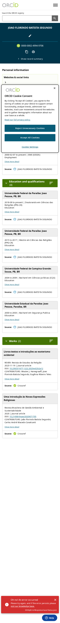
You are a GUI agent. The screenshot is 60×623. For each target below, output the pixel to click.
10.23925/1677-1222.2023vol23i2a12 (26, 368)
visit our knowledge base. (23, 606)
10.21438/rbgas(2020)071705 (22, 416)
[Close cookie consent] (54, 88)
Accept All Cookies (30, 137)
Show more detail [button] (12, 161)
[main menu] (55, 5)
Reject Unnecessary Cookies (30, 128)
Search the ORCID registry (13, 13)
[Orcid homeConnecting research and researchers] (10, 5)
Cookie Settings (30, 147)
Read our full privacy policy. (17, 119)
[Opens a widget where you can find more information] (49, 618)
